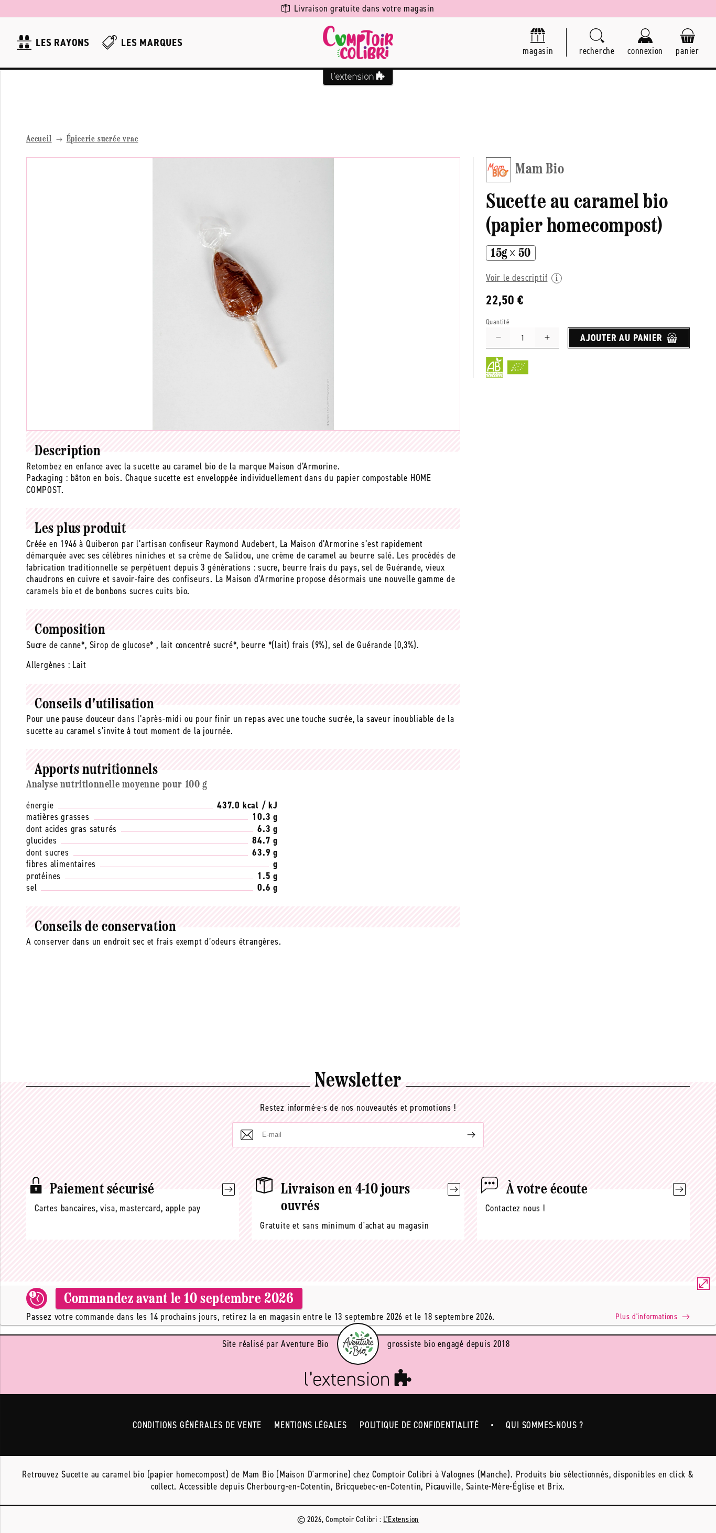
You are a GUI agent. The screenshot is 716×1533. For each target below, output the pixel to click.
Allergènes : (48, 665)
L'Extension (401, 1519)
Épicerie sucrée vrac (102, 139)
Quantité (497, 322)
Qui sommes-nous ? (544, 1425)
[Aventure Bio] (358, 1344)
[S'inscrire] (462, 1134)
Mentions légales (310, 1425)
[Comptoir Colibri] (358, 42)
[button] (597, 42)
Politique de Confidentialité (419, 1425)
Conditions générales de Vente (197, 1425)
